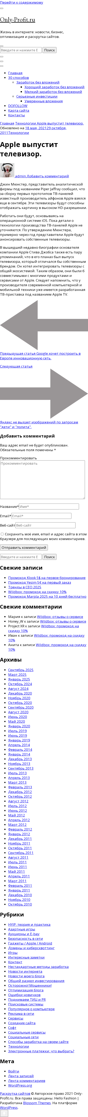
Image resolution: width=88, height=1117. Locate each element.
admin (20, 176)
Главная (15, 73)
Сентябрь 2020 (21, 707)
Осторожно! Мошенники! (30, 985)
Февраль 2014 (20, 749)
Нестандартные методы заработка (38, 966)
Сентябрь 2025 (21, 669)
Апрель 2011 (19, 876)
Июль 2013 (17, 773)
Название (9, 506)
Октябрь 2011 (20, 848)
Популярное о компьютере (31, 1009)
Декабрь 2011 (20, 838)
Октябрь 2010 (20, 904)
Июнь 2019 (17, 735)
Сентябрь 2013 (21, 768)
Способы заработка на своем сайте (38, 1041)
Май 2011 (16, 871)
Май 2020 (16, 721)
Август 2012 (18, 801)
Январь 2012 (19, 834)
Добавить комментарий (48, 176)
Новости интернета (25, 971)
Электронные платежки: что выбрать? (41, 1051)
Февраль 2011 (20, 885)
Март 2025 (17, 674)
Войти (13, 1071)
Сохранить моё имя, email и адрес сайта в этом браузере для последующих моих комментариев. (43, 536)
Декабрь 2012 (20, 791)
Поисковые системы (25, 1004)
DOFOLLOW (17, 105)
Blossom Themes (37, 1102)
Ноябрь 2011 (19, 843)
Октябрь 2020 (20, 702)
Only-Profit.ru (17, 19)
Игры (13, 952)
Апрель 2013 (19, 777)
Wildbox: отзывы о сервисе (60, 616)
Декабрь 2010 (20, 895)
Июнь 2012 (17, 810)
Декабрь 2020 (20, 693)
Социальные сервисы (27, 1032)
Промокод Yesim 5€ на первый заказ (39, 582)
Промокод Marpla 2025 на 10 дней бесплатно (47, 596)
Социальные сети (23, 1037)
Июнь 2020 (17, 716)
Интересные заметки (26, 957)
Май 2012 (16, 815)
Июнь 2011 (17, 866)
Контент (15, 962)
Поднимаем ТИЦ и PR (27, 999)
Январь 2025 (19, 679)
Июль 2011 (17, 862)
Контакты (16, 115)
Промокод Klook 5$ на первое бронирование (47, 577)
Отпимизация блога (26, 990)
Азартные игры (21, 929)
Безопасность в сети (25, 938)
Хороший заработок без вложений (55, 87)
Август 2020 (18, 712)
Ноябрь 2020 (19, 698)
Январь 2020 (19, 726)
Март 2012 (17, 824)
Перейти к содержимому (21, 2)
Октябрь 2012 (20, 796)
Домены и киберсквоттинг (31, 948)
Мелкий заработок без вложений (53, 91)
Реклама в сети (21, 1013)
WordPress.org (20, 1085)
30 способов (18, 77)
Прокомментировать (18, 458)
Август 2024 (18, 688)
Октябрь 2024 (20, 684)
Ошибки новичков (24, 994)
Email (5, 516)
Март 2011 (17, 880)
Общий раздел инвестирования (36, 980)
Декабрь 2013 (20, 759)
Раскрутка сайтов (15, 1093)
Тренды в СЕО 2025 (24, 587)
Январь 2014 (19, 754)
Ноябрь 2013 (19, 763)
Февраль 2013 (20, 787)
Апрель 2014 (19, 744)
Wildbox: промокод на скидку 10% (37, 591)
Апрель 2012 (19, 820)
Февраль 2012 (20, 829)
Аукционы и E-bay (23, 933)
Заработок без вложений (38, 82)
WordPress (9, 1107)
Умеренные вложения (44, 101)
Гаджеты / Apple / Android (30, 943)
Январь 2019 (19, 740)
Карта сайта (18, 110)
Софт (12, 1027)
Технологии (18, 132)
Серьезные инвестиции (37, 96)
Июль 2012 (17, 805)
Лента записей (21, 1076)
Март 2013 (17, 782)
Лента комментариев (26, 1080)
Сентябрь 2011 (21, 852)
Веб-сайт (7, 525)
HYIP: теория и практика (29, 924)
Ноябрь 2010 (19, 899)
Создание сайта (22, 1023)
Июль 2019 (17, 730)
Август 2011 (18, 857)
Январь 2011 (19, 890)
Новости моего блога (26, 976)
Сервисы (15, 1018)
